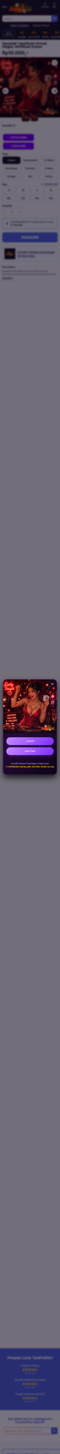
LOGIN (30, 741)
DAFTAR (30, 751)
